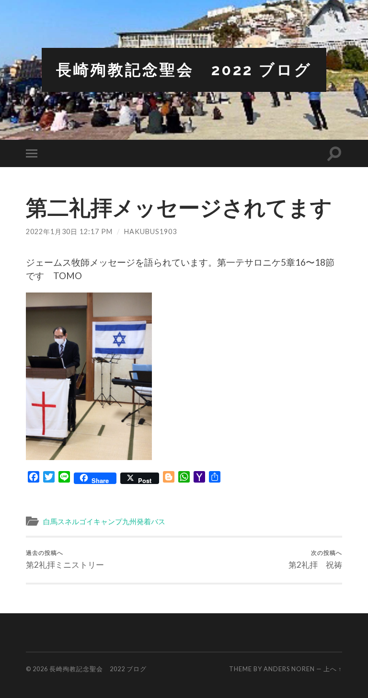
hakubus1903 (150, 231)
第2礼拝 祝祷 (315, 559)
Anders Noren (289, 669)
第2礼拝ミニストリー (65, 559)
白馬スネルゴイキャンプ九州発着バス (104, 521)
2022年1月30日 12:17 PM (69, 231)
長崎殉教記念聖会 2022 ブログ (184, 70)
